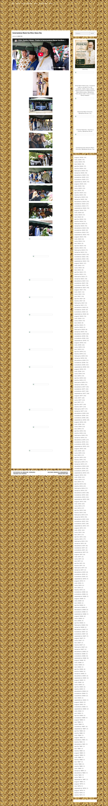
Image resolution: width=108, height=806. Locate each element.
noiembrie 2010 (79, 574)
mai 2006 (77, 667)
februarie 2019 (79, 356)
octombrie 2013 (79, 497)
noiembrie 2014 (79, 468)
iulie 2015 (77, 451)
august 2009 (78, 598)
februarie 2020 (79, 329)
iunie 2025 (78, 188)
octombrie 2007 (79, 634)
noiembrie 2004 (79, 693)
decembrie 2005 (80, 676)
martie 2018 (78, 380)
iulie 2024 (77, 212)
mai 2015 (77, 455)
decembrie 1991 (79, 744)
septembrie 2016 (80, 420)
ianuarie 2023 (79, 252)
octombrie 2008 (80, 612)
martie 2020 (78, 327)
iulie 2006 (77, 662)
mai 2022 (77, 270)
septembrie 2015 (80, 446)
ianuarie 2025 (79, 199)
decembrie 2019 (80, 334)
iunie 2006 (78, 664)
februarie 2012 (79, 541)
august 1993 (78, 737)
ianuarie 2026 (79, 173)
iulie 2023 (77, 239)
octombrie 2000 (80, 706)
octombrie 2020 (80, 312)
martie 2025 (78, 195)
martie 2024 (78, 221)
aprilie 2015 (78, 457)
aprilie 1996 (78, 731)
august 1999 (78, 720)
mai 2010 (77, 587)
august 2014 (78, 475)
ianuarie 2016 (79, 437)
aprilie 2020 (78, 325)
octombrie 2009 (80, 594)
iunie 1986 (78, 764)
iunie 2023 (78, 241)
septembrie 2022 (80, 261)
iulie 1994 (77, 735)
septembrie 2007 (80, 636)
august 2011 (78, 554)
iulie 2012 (77, 530)
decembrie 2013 (80, 492)
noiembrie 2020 (79, 309)
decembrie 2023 (80, 228)
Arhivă (51, 3)
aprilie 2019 (78, 351)
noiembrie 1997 (79, 726)
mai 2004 (77, 698)
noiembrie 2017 (79, 389)
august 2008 (78, 616)
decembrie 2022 (80, 254)
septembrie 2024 (80, 208)
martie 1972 (78, 795)
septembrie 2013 (80, 499)
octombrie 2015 (79, 444)
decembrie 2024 (80, 201)
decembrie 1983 (80, 773)
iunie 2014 (78, 479)
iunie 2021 (78, 294)
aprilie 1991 (78, 746)
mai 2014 (77, 481)
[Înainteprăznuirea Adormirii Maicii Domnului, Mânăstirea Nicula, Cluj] (85, 140)
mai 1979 (77, 786)
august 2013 (78, 501)
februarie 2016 (79, 435)
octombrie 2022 (80, 259)
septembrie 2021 (80, 287)
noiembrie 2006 (79, 653)
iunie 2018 (78, 373)
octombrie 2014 (79, 470)
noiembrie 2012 (79, 521)
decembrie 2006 (80, 651)
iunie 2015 (78, 453)
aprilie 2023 (78, 245)
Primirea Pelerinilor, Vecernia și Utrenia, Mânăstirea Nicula (85, 130)
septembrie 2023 (80, 234)
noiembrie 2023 (79, 230)
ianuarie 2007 (79, 649)
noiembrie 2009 (79, 592)
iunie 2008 (78, 618)
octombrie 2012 (79, 523)
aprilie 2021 (78, 298)
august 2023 (78, 237)
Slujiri (18, 3)
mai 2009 (77, 603)
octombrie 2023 (80, 232)
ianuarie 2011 (79, 570)
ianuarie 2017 (79, 411)
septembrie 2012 (80, 526)
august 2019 (78, 342)
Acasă (13, 3)
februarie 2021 (79, 303)
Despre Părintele (43, 3)
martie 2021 (78, 301)
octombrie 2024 (80, 206)
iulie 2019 (77, 345)
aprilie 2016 (78, 431)
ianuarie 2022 (79, 278)
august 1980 (78, 781)
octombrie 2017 (79, 391)
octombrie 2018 (79, 365)
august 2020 (78, 316)
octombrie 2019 (79, 338)
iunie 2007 (78, 640)
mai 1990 (77, 748)
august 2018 (78, 369)
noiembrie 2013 (79, 495)
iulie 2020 (77, 318)
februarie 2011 (79, 567)
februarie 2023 (79, 250)
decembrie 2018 (80, 360)
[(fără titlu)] (85, 54)
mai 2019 (77, 349)
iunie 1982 (78, 777)
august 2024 (78, 210)
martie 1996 (78, 733)
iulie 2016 (77, 424)
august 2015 (78, 448)
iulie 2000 (77, 711)
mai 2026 (77, 164)
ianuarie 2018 (79, 384)
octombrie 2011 (79, 550)
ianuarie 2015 (79, 464)
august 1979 (78, 784)
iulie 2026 (77, 159)
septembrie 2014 (80, 473)
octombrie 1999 (79, 717)
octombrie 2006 (80, 656)
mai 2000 (77, 713)
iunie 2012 (78, 532)
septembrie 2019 (80, 340)
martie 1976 (78, 792)
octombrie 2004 (80, 695)
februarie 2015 (79, 462)
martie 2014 (78, 486)
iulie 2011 (77, 556)
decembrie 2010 (80, 572)
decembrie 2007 (80, 629)
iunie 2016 (78, 426)
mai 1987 (77, 762)
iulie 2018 (77, 371)
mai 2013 (77, 508)
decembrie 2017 (79, 387)
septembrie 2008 (80, 614)
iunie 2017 (78, 400)
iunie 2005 (78, 684)
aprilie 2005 (78, 687)
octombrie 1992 (79, 739)
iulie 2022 (77, 265)
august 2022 (78, 263)
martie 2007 (78, 645)
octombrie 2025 (80, 179)
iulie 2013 (77, 503)
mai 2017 (77, 402)
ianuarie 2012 (79, 543)
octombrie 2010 (79, 576)
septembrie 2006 (80, 658)
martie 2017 (78, 406)
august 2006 (78, 660)
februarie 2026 (79, 170)
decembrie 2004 (80, 691)
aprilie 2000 (78, 715)
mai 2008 (77, 620)
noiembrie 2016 (79, 415)
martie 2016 (78, 433)
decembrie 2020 (80, 307)
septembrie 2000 (80, 709)
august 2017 (78, 395)
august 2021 (78, 290)
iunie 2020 (78, 320)
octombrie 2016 (79, 417)
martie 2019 (78, 353)
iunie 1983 (78, 775)
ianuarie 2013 (79, 517)
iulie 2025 (77, 186)
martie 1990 (78, 751)
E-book (35, 3)
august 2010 (78, 581)
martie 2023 (78, 248)
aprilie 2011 (78, 563)
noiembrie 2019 (79, 336)
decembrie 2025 (80, 175)
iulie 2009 (77, 601)
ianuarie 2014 (79, 490)
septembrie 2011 (80, 552)
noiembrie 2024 (79, 203)
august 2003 (78, 702)
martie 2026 (78, 168)
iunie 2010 (78, 585)
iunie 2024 (78, 215)
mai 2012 (77, 534)
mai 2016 (77, 428)
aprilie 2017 (78, 404)
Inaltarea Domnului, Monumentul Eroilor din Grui (58, 473)
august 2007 (78, 638)
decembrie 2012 (80, 519)
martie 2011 (78, 565)
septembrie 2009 (80, 596)
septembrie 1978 (80, 788)
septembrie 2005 (80, 678)
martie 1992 (78, 742)
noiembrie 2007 (79, 631)
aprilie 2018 (78, 378)
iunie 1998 (78, 724)
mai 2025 (77, 190)
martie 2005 (78, 689)
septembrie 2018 (80, 367)
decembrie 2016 (80, 413)
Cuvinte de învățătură (26, 3)
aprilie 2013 (78, 510)
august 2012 (78, 528)
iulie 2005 (77, 682)
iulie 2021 (77, 292)
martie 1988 (78, 759)
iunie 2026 (78, 162)
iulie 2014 (77, 477)
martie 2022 (78, 274)
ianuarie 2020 (79, 331)
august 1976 (78, 790)
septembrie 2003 (80, 700)
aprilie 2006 (78, 669)
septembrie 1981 (80, 779)
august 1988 (78, 755)
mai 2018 (77, 376)
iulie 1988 (77, 757)
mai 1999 (77, 722)
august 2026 (78, 157)
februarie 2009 (79, 607)
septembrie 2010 (80, 578)
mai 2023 (77, 243)
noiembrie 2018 (79, 362)
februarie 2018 (79, 382)
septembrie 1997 (80, 728)
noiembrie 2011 (79, 548)
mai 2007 (77, 642)
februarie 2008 (79, 625)
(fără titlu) (85, 69)
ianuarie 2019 (79, 358)
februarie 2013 (79, 514)
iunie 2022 (78, 267)
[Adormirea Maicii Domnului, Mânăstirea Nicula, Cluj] (85, 104)
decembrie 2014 (80, 466)
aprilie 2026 (78, 166)
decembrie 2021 (80, 281)
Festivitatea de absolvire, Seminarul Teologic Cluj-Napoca (24, 473)
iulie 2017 (77, 398)
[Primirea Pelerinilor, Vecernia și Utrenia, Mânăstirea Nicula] (85, 122)
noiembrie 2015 (79, 442)
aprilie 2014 (78, 484)
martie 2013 (78, 512)
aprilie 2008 (78, 623)
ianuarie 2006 (79, 673)
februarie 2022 (79, 276)
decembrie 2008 (80, 609)
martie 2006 (78, 671)
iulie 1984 (77, 768)
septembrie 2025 (80, 181)
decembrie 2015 (80, 439)
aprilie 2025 (78, 192)
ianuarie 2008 (79, 627)
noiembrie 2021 (79, 283)
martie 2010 (78, 589)
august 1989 (78, 753)
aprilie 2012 (78, 537)
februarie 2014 (79, 488)
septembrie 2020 (80, 314)
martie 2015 (78, 459)
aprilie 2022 (78, 272)
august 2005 (78, 680)
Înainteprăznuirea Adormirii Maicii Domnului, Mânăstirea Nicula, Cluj (85, 148)
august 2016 (78, 422)
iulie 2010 (77, 583)
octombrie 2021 (79, 285)
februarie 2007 (79, 647)
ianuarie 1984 (79, 770)
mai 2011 (77, 561)
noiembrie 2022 (79, 256)
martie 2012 (78, 539)
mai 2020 (77, 323)
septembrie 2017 (80, 393)
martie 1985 (78, 766)
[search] (55, 3)
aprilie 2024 (78, 219)
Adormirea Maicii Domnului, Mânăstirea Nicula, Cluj (85, 112)
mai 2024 (77, 217)
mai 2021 (77, 296)
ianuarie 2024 (79, 226)
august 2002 (78, 704)
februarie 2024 (79, 223)
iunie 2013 (78, 506)
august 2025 (78, 184)
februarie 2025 (79, 197)
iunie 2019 (78, 347)
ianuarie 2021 (79, 305)
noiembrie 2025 (79, 177)
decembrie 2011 (79, 545)
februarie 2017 (79, 409)
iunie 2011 (77, 559)
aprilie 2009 (78, 605)
